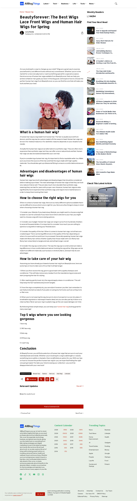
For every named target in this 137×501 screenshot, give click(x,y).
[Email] (52, 379)
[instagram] (39, 474)
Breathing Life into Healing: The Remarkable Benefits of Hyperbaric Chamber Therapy (106, 83)
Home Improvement (93, 438)
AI (89, 442)
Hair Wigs (59, 373)
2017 (76, 444)
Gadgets (107, 442)
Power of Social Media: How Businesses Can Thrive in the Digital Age (106, 113)
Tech (55, 4)
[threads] (43, 474)
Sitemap (104, 496)
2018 (60, 444)
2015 (76, 448)
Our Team (109, 491)
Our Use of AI (90, 493)
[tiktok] (25, 474)
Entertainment (93, 450)
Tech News (92, 433)
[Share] (81, 33)
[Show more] (57, 379)
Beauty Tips (29, 12)
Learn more (17, 495)
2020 (60, 440)
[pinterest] (21, 479)
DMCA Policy (101, 493)
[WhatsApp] (47, 379)
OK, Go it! (40, 494)
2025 (76, 430)
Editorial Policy (82, 496)
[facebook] (21, 474)
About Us (81, 491)
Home (22, 12)
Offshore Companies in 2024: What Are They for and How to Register (106, 103)
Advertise (90, 491)
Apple (91, 453)
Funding (107, 446)
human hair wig (62, 307)
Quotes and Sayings (93, 465)
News (91, 4)
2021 (76, 437)
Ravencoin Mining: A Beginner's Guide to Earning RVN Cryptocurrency (106, 123)
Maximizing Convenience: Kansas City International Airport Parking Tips (105, 93)
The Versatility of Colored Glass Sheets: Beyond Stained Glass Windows (105, 164)
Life (74, 4)
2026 (60, 430)
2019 (76, 440)
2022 (60, 437)
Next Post (79, 413)
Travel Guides (93, 446)
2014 (60, 451)
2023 (76, 433)
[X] (42, 379)
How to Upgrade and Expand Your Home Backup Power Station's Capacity (106, 32)
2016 (60, 448)
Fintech (107, 464)
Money (107, 450)
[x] (30, 474)
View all (78, 386)
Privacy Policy (94, 496)
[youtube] (34, 474)
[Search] (115, 4)
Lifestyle (67, 373)
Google (107, 453)
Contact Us (99, 491)
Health (107, 437)
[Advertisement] (51, 51)
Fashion (44, 373)
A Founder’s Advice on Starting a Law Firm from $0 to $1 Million (106, 63)
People (91, 457)
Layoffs (91, 460)
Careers (80, 493)
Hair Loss (51, 373)
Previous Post (25, 413)
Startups (107, 457)
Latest (46, 4)
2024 (60, 433)
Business (64, 4)
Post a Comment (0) (51, 407)
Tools (82, 4)
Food (106, 460)
